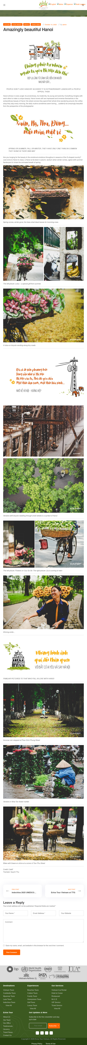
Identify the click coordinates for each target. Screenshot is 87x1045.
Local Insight (17, 24)
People (26, 24)
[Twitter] (51, 1033)
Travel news (36, 24)
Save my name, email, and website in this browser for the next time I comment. (35, 945)
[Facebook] (37, 1033)
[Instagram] (42, 1033)
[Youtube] (46, 1033)
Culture (7, 24)
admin (64, 24)
